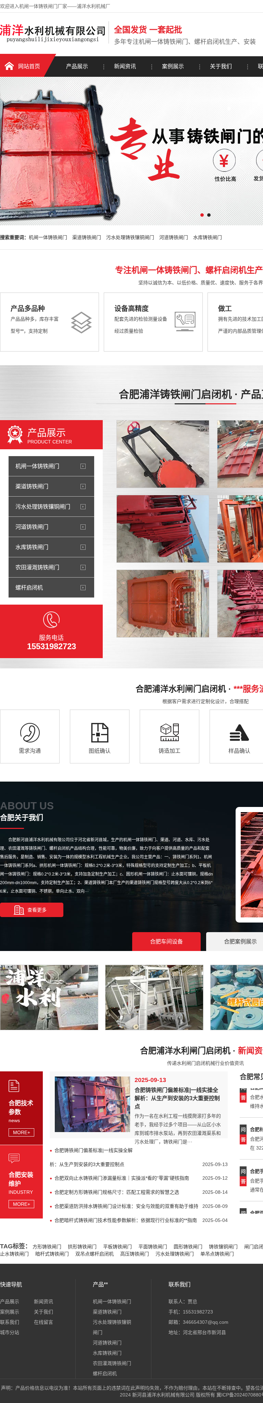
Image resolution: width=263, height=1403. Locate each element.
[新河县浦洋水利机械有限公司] (52, 42)
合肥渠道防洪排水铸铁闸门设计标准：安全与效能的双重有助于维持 (126, 1206)
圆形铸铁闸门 (188, 1246)
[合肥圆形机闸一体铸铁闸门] (162, 454)
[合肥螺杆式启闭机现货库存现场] (160, 1028)
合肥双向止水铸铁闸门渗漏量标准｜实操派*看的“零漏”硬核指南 (121, 1178)
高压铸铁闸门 (134, 1254)
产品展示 (77, 66)
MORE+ (21, 1132)
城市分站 (9, 1332)
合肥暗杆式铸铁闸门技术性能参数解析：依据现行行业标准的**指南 (125, 1220)
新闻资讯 (125, 66)
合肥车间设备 (166, 941)
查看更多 (37, 910)
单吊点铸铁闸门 (217, 1254)
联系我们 (9, 1322)
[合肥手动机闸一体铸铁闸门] (162, 529)
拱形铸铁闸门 (82, 1246)
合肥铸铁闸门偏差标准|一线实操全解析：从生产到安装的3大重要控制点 (177, 1098)
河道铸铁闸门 (173, 237)
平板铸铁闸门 (117, 1246)
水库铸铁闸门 (207, 237)
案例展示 (173, 66)
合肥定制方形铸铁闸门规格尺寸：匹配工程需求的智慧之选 (116, 1192)
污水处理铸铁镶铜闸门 (130, 237)
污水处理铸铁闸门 (174, 1254)
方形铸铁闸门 (47, 1246)
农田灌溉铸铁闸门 (37, 567)
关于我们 (221, 66)
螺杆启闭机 (29, 587)
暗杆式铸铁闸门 (52, 1254)
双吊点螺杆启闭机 (94, 1254)
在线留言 (43, 1322)
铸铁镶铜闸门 (223, 1246)
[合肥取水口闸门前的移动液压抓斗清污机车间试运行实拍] (55, 1028)
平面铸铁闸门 (152, 1246)
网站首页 (29, 66)
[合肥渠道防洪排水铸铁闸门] (162, 604)
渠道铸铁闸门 (86, 237)
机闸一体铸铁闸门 (48, 237)
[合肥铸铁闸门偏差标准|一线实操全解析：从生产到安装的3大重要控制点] (92, 1130)
